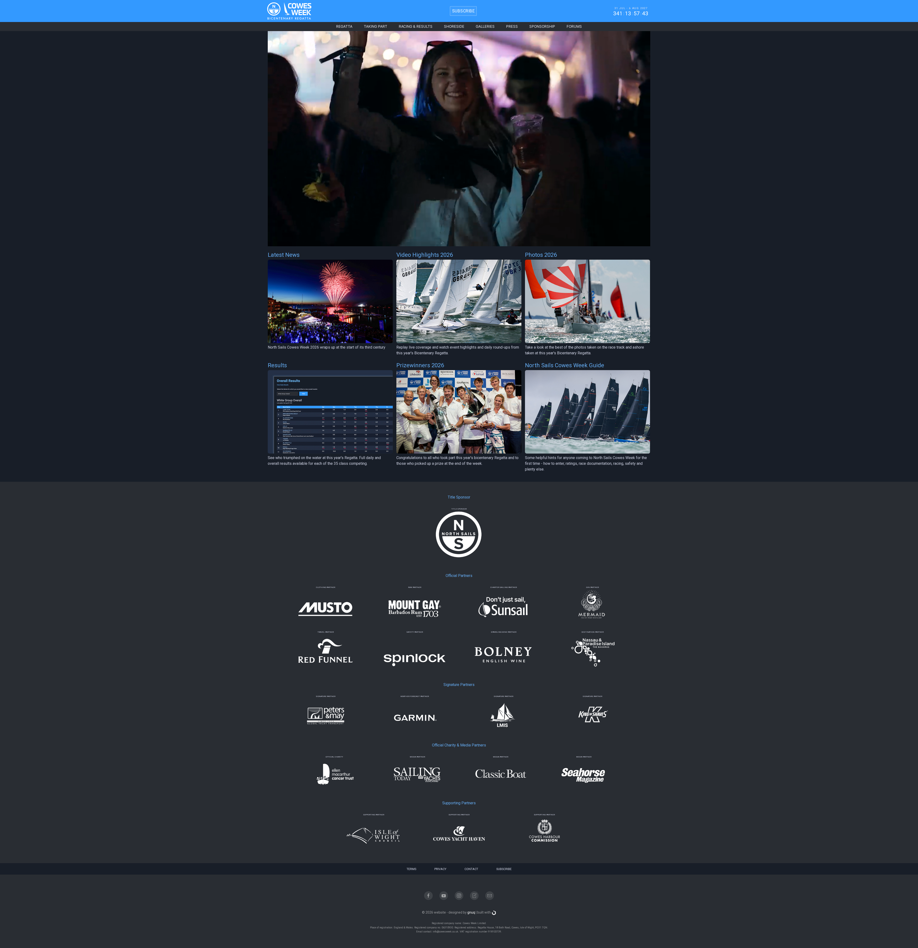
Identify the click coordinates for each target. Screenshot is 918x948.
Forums (574, 26)
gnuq (471, 912)
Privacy (440, 869)
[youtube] (443, 895)
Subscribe (504, 869)
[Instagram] (459, 895)
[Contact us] (489, 895)
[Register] (474, 895)
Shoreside (454, 26)
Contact (471, 869)
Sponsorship (542, 26)
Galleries (485, 26)
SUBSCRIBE (463, 11)
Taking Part (375, 26)
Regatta (344, 26)
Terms (411, 869)
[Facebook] (428, 895)
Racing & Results (415, 26)
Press (512, 26)
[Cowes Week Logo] (285, 11)
